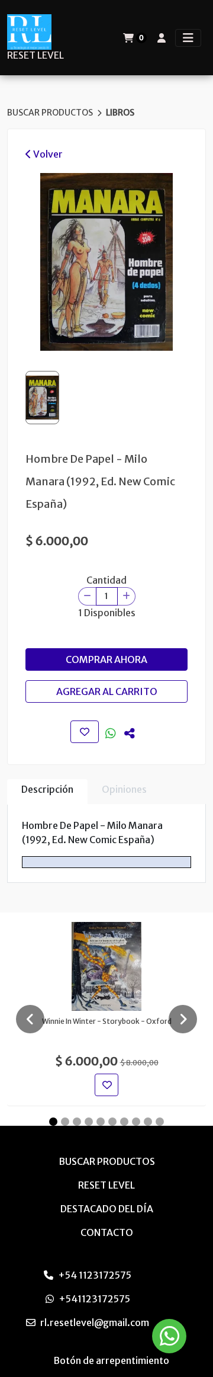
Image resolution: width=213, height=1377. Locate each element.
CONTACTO (106, 1232)
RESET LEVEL (35, 55)
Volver (47, 154)
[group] (106, 262)
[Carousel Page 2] (65, 1121)
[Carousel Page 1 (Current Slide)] (53, 1121)
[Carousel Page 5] (100, 1121)
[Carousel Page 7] (124, 1121)
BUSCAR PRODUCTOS (51, 112)
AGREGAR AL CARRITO (106, 691)
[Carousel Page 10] (160, 1121)
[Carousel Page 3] (77, 1121)
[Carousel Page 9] (148, 1121)
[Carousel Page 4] (89, 1121)
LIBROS (120, 112)
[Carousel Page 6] (112, 1121)
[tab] (47, 792)
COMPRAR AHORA (106, 659)
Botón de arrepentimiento (111, 1360)
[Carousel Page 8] (136, 1121)
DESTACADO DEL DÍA (106, 1209)
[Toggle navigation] (188, 38)
